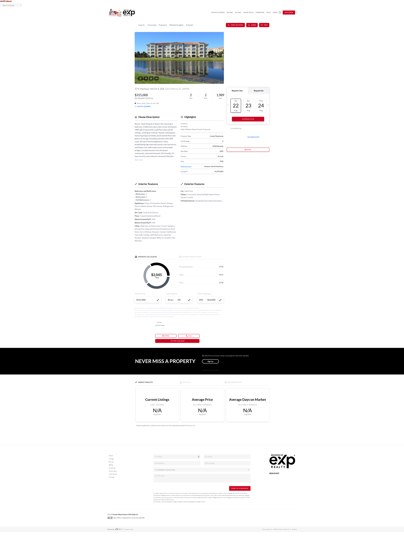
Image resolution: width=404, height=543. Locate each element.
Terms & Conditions (167, 501)
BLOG (269, 12)
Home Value (113, 471)
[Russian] (9, 1)
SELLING (238, 12)
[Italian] (6, 1)
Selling (111, 465)
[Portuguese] (7, 1)
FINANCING (260, 12)
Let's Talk (289, 12)
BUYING (230, 12)
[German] (4, 1)
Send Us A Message (239, 488)
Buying (111, 462)
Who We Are (113, 474)
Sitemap (294, 529)
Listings (111, 459)
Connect (111, 477)
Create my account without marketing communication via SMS (189, 501)
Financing (112, 468)
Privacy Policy (157, 501)
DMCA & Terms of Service (281, 529)
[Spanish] (11, 1)
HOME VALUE (248, 12)
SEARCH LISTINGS (218, 12)
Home (111, 456)
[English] (1, 1)
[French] (2, 1)
